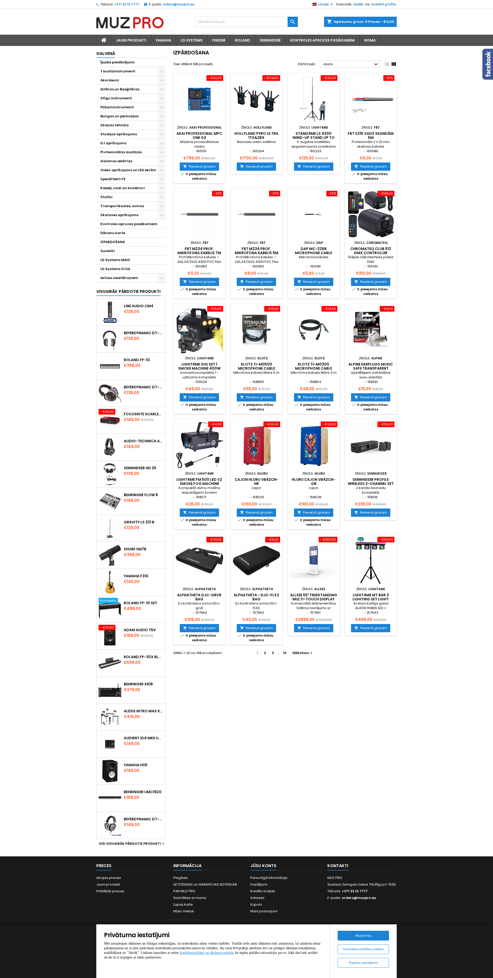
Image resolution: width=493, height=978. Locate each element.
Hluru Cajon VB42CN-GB (313, 481)
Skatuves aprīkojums (119, 215)
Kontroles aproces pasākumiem (322, 40)
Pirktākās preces (110, 891)
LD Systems (192, 40)
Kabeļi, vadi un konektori (122, 188)
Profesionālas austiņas (121, 152)
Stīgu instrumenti (116, 98)
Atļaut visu (363, 935)
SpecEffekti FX (113, 179)
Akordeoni (109, 80)
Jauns (351, 64)
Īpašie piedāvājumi (117, 62)
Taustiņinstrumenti (117, 71)
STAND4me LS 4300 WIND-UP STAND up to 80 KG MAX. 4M (313, 137)
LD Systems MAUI (115, 259)
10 (285, 652)
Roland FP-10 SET (140, 603)
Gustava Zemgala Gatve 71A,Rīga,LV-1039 (361, 884)
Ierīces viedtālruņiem (119, 277)
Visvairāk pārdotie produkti (128, 291)
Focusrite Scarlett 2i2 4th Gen (143, 414)
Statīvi (106, 197)
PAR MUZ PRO (184, 891)
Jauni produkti (108, 884)
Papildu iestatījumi (363, 963)
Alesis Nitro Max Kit (143, 711)
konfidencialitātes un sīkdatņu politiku (207, 953)
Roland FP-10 (137, 360)
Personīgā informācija (268, 877)
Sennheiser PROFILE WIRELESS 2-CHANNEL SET (371, 481)
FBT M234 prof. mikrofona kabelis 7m (199, 250)
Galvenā (105, 53)
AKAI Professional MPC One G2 (199, 135)
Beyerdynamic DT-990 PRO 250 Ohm (143, 819)
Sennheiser (270, 40)
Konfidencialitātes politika (363, 949)
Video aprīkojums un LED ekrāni (128, 170)
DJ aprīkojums (113, 143)
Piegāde (180, 877)
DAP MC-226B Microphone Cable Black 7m (313, 253)
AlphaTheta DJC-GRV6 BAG (199, 597)
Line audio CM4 (138, 306)
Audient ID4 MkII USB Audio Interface (143, 738)
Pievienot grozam (199, 166)
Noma (370, 40)
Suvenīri (107, 250)
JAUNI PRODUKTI (131, 40)
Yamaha (163, 40)
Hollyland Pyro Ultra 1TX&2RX (256, 135)
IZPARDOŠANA (112, 241)
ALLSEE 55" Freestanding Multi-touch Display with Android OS (313, 599)
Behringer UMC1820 (143, 792)
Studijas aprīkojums (118, 134)
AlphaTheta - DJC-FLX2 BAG (256, 597)
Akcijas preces (108, 877)
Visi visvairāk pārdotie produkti (132, 843)
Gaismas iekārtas (116, 161)
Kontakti (337, 866)
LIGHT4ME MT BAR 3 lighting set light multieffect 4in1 (371, 599)
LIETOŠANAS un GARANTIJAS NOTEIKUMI (205, 884)
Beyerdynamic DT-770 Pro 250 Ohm (143, 387)
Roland (242, 40)
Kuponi (256, 904)
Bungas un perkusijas (119, 116)
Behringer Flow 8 (141, 495)
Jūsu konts (263, 866)
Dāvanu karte (112, 233)
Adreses (257, 897)
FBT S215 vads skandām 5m (371, 135)
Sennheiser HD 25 (140, 468)
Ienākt (358, 4)
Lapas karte (183, 904)
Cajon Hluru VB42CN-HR (256, 481)
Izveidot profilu (383, 4)
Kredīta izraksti (262, 891)
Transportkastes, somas (122, 206)
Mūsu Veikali (183, 911)
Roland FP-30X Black (143, 657)
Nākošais (303, 652)
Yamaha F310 (136, 576)
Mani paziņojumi (264, 911)
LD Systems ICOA (115, 268)
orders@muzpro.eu (178, 4)
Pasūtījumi (258, 884)
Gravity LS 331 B (139, 522)
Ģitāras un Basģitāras (119, 89)
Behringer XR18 (138, 684)
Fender (218, 40)
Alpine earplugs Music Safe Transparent (370, 366)
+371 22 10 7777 (126, 4)
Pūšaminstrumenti (117, 107)
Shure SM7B (135, 549)
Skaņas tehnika (114, 125)
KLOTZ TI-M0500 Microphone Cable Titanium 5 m (256, 368)
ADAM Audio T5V (140, 630)
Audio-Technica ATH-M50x (143, 441)
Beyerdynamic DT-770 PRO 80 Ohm (143, 333)
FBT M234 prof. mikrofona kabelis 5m (256, 250)
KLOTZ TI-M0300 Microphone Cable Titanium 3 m (313, 368)
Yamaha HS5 (135, 765)
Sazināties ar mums (189, 897)
